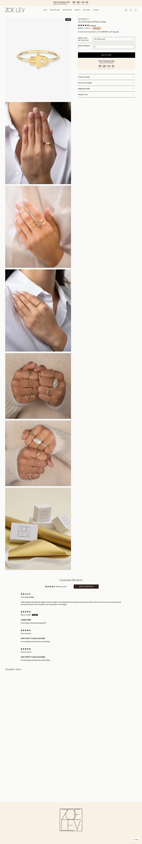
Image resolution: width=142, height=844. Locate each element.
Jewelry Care (83, 94)
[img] (26, 594)
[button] (45, 10)
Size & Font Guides (85, 83)
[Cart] (135, 10)
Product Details (84, 77)
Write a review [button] (86, 586)
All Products (83, 19)
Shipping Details (84, 89)
